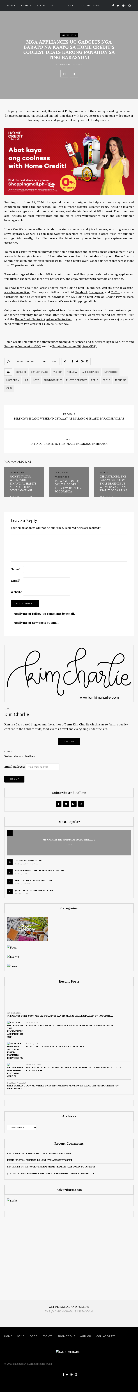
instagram (12, 380)
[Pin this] (105, 73)
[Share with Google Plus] (97, 73)
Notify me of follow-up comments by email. (44, 614)
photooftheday (76, 380)
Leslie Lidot (14, 1160)
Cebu (79, 64)
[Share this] (82, 73)
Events (26, 5)
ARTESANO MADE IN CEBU (29, 860)
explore (21, 372)
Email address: (14, 766)
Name (15, 569)
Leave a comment (25, 361)
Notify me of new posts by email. (36, 623)
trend (106, 380)
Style (41, 5)
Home (11, 5)
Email (15, 580)
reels (94, 380)
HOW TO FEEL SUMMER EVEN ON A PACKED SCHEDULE (55, 1046)
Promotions (90, 5)
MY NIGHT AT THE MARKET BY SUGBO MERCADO (69, 839)
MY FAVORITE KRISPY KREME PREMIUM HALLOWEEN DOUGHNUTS (60, 1166)
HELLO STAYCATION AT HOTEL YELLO (35, 880)
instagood (111, 372)
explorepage (39, 372)
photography (53, 380)
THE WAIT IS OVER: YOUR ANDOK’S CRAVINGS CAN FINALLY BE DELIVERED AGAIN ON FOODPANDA (60, 1015)
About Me (69, 742)
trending (120, 380)
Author (85, 1336)
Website (16, 592)
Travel (69, 5)
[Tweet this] (89, 73)
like (26, 380)
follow (72, 372)
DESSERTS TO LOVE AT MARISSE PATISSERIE (48, 1153)
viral (9, 388)
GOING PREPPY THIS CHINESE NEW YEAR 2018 (39, 870)
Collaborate (106, 1336)
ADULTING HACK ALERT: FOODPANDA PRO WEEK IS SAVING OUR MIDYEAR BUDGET (70, 1025)
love (36, 380)
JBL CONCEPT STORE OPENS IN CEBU (34, 890)
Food (54, 5)
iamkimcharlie (90, 372)
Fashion (58, 372)
